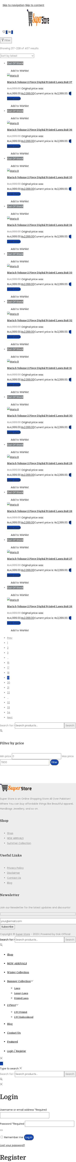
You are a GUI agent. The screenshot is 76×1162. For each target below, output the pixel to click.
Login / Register (16, 1051)
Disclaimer (13, 873)
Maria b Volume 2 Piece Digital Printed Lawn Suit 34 (39, 225)
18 (8, 672)
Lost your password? (12, 1145)
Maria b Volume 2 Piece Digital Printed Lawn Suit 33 (39, 272)
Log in (28, 1137)
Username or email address (23, 1110)
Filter (7, 40)
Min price (5, 756)
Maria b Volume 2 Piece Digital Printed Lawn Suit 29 (39, 463)
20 (8, 682)
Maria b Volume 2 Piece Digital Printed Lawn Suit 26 (39, 606)
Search (70, 725)
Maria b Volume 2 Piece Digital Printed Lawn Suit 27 (39, 558)
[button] (18, 70)
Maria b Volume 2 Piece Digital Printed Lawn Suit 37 (39, 82)
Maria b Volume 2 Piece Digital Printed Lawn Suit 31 (39, 368)
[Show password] (1, 1130)
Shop (10, 833)
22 (8, 692)
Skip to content (34, 5)
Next (10, 717)
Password (12, 1124)
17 (8, 668)
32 (8, 702)
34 (8, 712)
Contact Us (14, 878)
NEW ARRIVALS (15, 838)
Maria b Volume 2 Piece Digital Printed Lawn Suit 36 (39, 129)
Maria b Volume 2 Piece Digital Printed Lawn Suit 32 (39, 320)
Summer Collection (19, 843)
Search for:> (7, 725)
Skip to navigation (14, 5)
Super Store (23, 934)
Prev (9, 638)
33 (8, 707)
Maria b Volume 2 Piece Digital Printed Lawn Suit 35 (39, 177)
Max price (68, 756)
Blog (9, 883)
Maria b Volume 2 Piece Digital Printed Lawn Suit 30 (39, 415)
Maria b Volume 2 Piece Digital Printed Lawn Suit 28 (39, 511)
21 (8, 687)
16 (8, 663)
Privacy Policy (15, 868)
